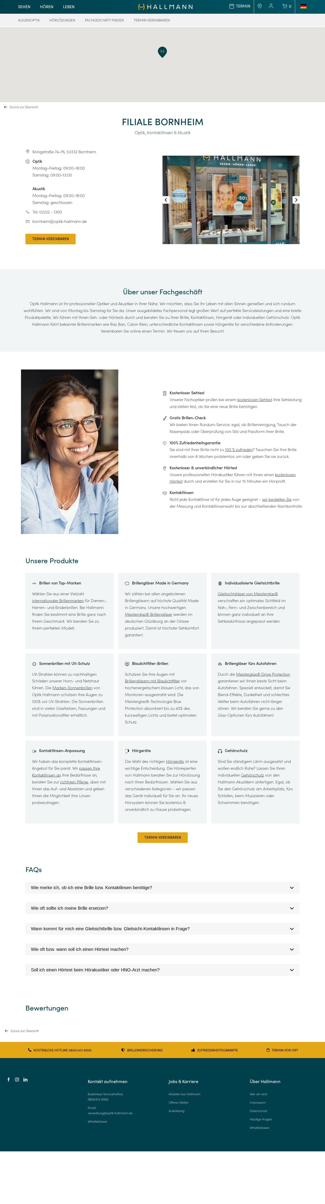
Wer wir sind (258, 1094)
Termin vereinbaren (50, 239)
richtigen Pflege (74, 782)
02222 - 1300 (50, 211)
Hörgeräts (175, 761)
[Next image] (296, 200)
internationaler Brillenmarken (58, 600)
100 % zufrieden (239, 449)
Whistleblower (97, 1121)
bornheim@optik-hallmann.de (59, 221)
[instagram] (17, 1079)
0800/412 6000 (98, 1099)
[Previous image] (166, 200)
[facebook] (9, 1079)
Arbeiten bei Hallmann (185, 1094)
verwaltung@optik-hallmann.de (110, 1113)
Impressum (258, 1102)
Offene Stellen (179, 1102)
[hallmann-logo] (166, 5)
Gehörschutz (252, 775)
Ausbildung (176, 1111)
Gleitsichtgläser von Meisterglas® (248, 593)
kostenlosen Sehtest (254, 399)
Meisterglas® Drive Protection (263, 674)
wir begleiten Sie (277, 499)
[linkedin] (25, 1079)
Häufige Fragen (261, 1119)
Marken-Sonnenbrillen (72, 687)
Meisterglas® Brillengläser (148, 614)
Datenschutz (258, 1111)
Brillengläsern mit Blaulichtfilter (152, 680)
